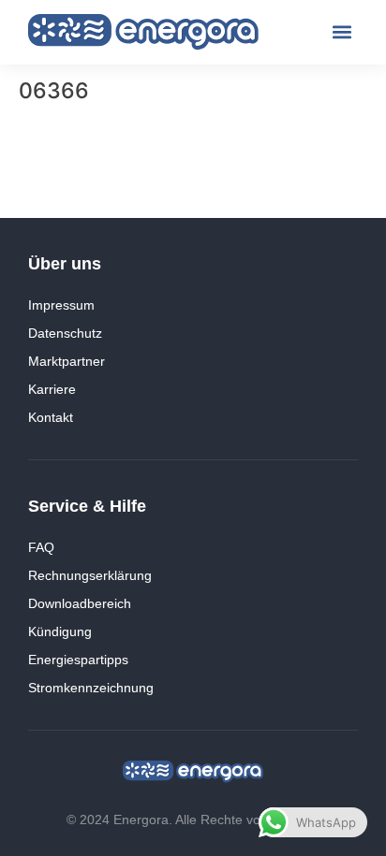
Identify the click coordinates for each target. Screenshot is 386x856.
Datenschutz (65, 333)
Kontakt (50, 417)
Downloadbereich (79, 603)
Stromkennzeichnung (91, 687)
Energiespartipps (78, 659)
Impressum (61, 304)
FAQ (41, 547)
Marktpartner (66, 361)
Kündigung (60, 631)
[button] (342, 32)
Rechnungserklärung (90, 575)
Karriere (52, 389)
